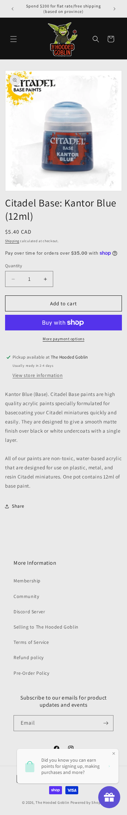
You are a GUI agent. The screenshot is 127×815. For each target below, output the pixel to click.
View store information (38, 375)
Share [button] (18, 506)
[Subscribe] (105, 723)
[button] (13, 39)
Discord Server (29, 612)
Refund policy (29, 657)
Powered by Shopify (87, 802)
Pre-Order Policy (31, 673)
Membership (27, 581)
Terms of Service (31, 642)
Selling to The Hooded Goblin (46, 627)
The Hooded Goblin (52, 802)
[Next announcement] (114, 8)
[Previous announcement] (12, 8)
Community (26, 596)
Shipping (12, 241)
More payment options (63, 338)
